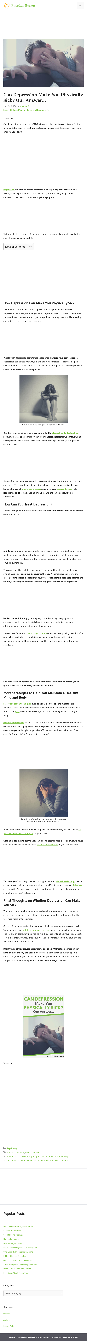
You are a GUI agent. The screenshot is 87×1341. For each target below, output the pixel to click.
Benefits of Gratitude (12, 1230)
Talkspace (77, 885)
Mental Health (32, 1152)
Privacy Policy (8, 1326)
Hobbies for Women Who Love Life (18, 1269)
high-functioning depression (36, 930)
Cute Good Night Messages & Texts (18, 1252)
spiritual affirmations (47, 844)
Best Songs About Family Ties (15, 1273)
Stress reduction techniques (17, 703)
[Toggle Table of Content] (28, 246)
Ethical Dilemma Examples (14, 1256)
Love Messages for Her (12, 1243)
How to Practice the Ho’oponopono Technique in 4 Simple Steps (38, 1156)
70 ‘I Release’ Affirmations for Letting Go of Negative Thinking (37, 1160)
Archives (6, 1320)
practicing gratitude (37, 633)
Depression (8, 189)
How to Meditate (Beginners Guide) (18, 1226)
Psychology (12, 1148)
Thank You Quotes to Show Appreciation (20, 1264)
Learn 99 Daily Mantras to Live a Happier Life (26, 110)
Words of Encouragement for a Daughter (20, 1247)
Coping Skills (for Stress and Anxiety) (18, 1260)
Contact (6, 1313)
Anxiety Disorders (15, 1152)
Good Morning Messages (13, 1235)
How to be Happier (11, 1239)
